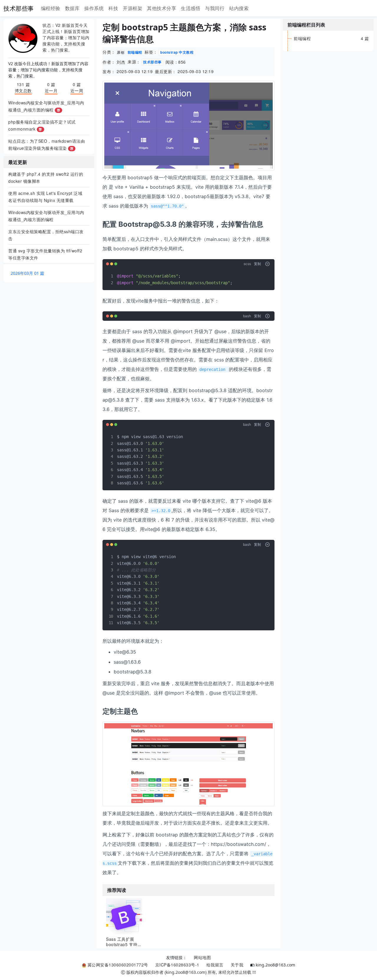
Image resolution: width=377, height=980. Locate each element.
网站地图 (202, 957)
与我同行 (214, 8)
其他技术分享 (161, 8)
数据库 (72, 8)
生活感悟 (190, 8)
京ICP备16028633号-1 (177, 965)
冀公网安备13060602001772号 (117, 965)
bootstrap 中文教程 (177, 52)
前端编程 (135, 52)
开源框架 (132, 8)
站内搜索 (239, 8)
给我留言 (215, 965)
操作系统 (94, 8)
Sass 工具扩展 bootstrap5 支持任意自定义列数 (124, 944)
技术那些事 (19, 8)
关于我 (237, 965)
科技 (113, 8)
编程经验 (50, 8)
